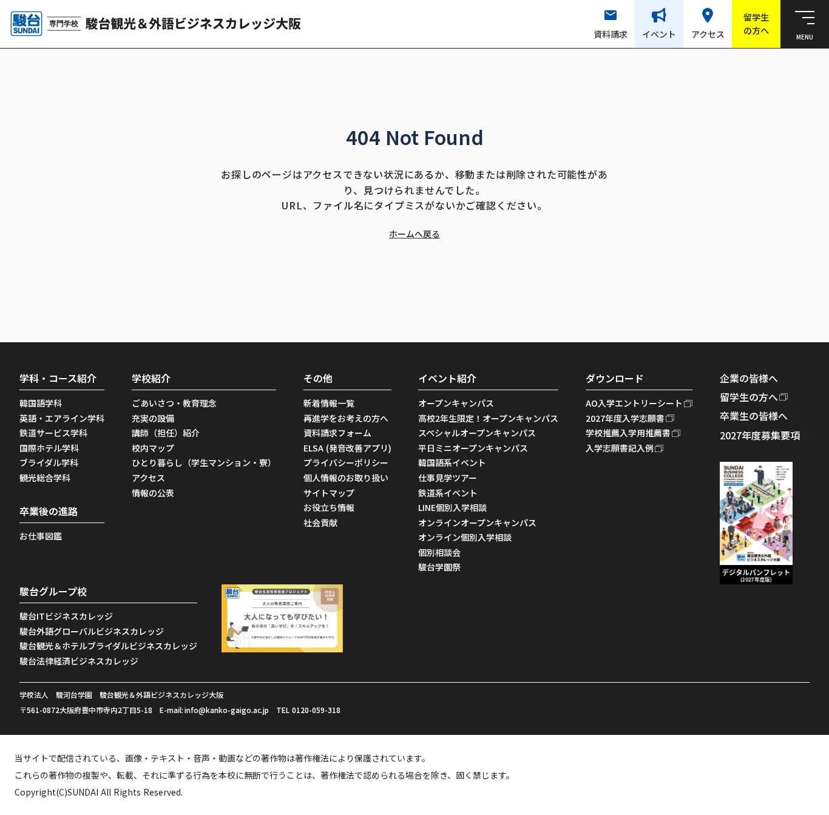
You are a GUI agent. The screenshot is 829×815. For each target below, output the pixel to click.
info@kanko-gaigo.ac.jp (226, 710)
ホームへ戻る (414, 234)
